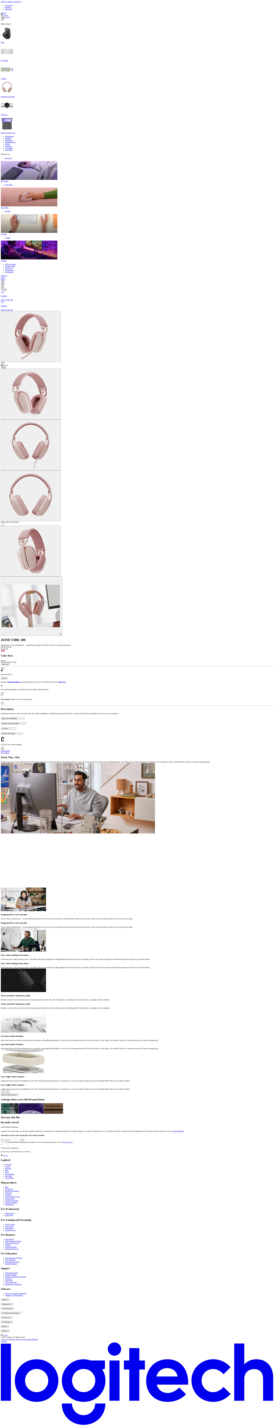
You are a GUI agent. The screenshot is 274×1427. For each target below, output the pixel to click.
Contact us (8, 1279)
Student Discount (11, 1264)
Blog (6, 1170)
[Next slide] (8, 1092)
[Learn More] (2, 524)
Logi (2, 292)
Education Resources (12, 1262)
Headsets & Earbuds (12, 1191)
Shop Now (62, 682)
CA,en (5, 15)
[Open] (5, 290)
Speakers (8, 1195)
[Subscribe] (22, 1140)
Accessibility (9, 1178)
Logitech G (9, 5)
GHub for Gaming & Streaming (16, 1293)
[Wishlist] (3, 284)
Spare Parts (9, 1280)
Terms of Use (5, 1339)
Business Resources (12, 1249)
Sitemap (35, 1339)
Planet (3, 279)
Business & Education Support (15, 1277)
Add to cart (5, 664)
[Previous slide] (3, 1092)
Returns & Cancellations (13, 1284)
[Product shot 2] (31, 394)
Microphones (9, 1204)
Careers (7, 1166)
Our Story (8, 1164)
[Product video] (31, 606)
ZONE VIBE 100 (7, 300)
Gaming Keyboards (11, 1200)
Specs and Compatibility (9, 718)
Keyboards (9, 1189)
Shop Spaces (9, 1239)
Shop (3, 17)
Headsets (4, 296)
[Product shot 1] (31, 336)
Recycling (8, 1176)
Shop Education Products (13, 1258)
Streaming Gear (10, 1230)
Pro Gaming (9, 1226)
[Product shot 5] (31, 551)
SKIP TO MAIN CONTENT (11, 2)
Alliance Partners (11, 1247)
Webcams (8, 1193)
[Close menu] (2, 19)
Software (4, 276)
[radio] (2, 660)
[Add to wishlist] (2, 363)
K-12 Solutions (10, 1260)
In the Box (5, 728)
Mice (7, 1187)
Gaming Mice (9, 1199)
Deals (3, 278)
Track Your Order (11, 1282)
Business (8, 7)
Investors (8, 1168)
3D (4, 367)
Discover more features (9, 1095)
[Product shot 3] (31, 445)
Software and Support (8, 733)
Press (7, 1172)
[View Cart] (2, 290)
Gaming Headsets (11, 1202)
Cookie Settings (26, 1339)
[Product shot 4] (31, 495)
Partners (8, 1245)
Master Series (9, 1213)
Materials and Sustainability (10, 723)
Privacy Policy (15, 1339)
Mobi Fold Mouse (13, 682)
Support (3, 13)
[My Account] (2, 287)
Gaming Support (10, 1275)
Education (8, 9)
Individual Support (11, 1273)
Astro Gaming (10, 1224)
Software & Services (12, 1243)
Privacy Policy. (68, 1142)
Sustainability (9, 1174)
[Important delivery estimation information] (2, 693)
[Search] (2, 282)
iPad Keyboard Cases (12, 1197)
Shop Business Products (13, 1241)
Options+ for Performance (14, 1295)
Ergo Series (9, 1215)
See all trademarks (178, 1131)
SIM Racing (9, 1228)
